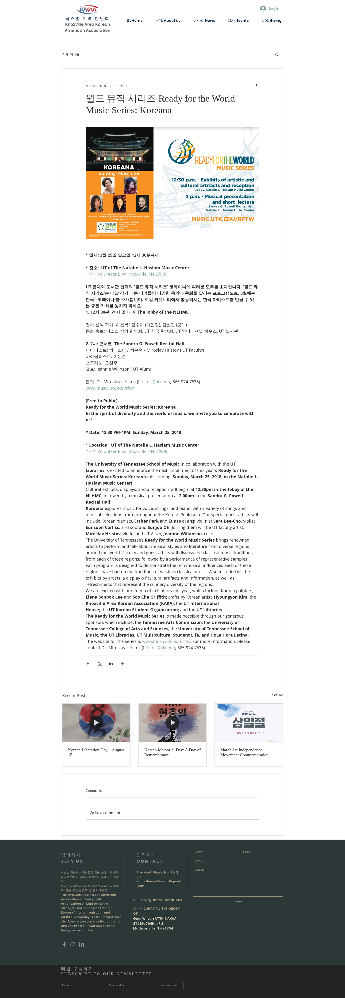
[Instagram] (73, 944)
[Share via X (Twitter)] (99, 663)
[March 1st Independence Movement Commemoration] (249, 723)
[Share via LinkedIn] (111, 663)
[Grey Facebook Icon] (64, 944)
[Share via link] (122, 663)
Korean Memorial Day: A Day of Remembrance (172, 752)
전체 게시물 (71, 54)
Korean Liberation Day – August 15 (96, 752)
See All (277, 695)
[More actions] (256, 85)
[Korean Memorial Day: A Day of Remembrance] (173, 723)
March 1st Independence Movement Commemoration (244, 752)
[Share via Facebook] (88, 663)
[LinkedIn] (81, 944)
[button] (277, 54)
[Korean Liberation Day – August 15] (96, 723)
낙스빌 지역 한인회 (87, 18)
